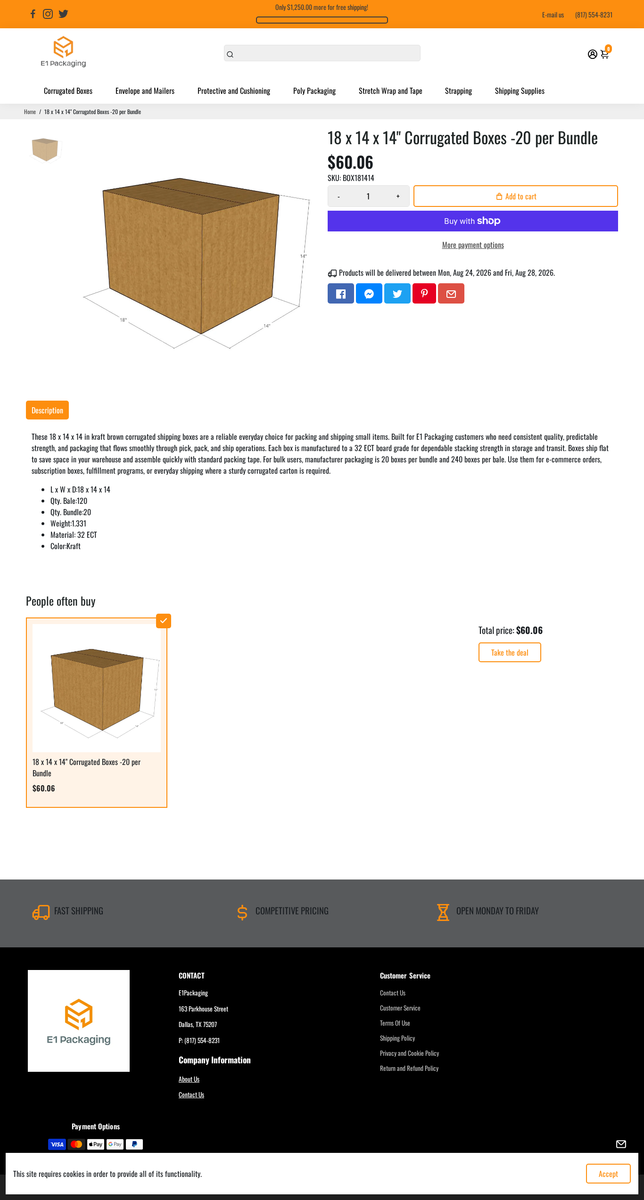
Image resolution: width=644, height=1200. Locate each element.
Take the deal (509, 652)
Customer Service (400, 1007)
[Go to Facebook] (33, 14)
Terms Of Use (395, 1022)
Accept (608, 1173)
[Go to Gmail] (451, 293)
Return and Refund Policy (409, 1068)
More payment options (473, 244)
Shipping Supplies (520, 90)
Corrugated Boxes (68, 90)
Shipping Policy (397, 1038)
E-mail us (553, 14)
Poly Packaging (314, 90)
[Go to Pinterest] (424, 293)
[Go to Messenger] (369, 293)
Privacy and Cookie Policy (409, 1053)
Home (30, 111)
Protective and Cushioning (234, 90)
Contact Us (191, 1094)
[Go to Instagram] (48, 14)
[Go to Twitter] (63, 14)
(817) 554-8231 (593, 14)
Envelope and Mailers (145, 90)
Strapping (458, 90)
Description (47, 410)
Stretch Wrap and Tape (390, 90)
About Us (189, 1079)
